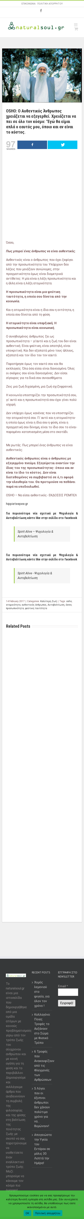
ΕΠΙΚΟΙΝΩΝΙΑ (28, 3)
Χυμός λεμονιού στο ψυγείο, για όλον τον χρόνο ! (41, 994)
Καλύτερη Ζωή (48, 601)
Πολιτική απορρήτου (48, 1213)
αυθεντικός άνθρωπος (34, 604)
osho (69, 601)
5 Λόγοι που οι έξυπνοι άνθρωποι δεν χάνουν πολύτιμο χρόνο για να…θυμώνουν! (42, 1107)
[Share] (32, 145)
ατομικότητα (13, 604)
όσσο (68, 604)
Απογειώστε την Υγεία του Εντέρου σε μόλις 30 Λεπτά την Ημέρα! (42, 1149)
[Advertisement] (42, 196)
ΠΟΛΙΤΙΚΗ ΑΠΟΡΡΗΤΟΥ (50, 3)
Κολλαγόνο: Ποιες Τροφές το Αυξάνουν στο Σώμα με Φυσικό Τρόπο (42, 1029)
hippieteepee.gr (17, 504)
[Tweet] (62, 145)
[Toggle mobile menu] (76, 25)
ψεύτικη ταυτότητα (36, 608)
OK (27, 1213)
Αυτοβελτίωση (56, 604)
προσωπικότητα (15, 608)
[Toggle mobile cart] (76, 29)
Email (63, 986)
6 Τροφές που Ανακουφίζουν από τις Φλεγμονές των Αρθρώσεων (42, 1066)
